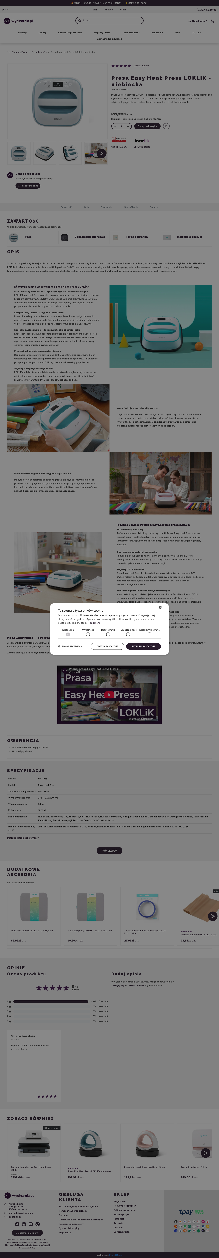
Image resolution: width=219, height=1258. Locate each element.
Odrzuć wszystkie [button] (107, 646)
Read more (94, 622)
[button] (70, 646)
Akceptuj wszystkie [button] (143, 646)
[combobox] (160, 607)
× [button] (164, 607)
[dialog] (109, 629)
